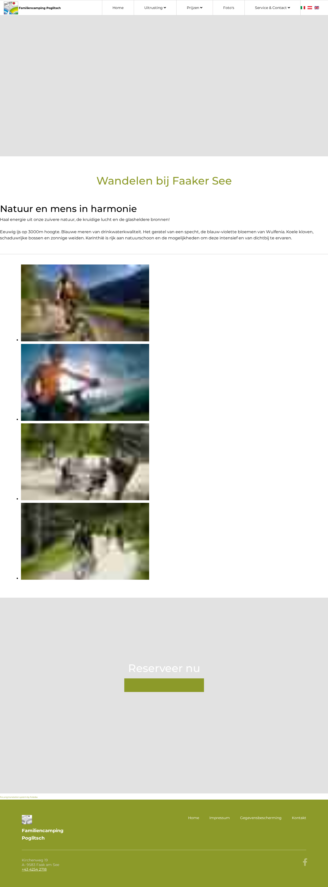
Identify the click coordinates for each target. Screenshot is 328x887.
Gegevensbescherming (261, 817)
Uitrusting (153, 7)
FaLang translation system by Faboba (19, 797)
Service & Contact (271, 7)
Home (118, 7)
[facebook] (305, 862)
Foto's (228, 7)
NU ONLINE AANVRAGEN (164, 685)
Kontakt (299, 817)
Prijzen (193, 7)
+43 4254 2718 (34, 869)
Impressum (219, 817)
